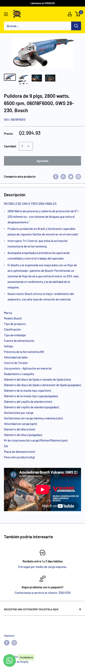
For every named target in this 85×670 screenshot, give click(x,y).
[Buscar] (76, 26)
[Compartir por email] (78, 176)
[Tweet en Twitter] (71, 176)
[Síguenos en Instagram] (14, 642)
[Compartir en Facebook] (56, 176)
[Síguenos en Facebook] (6, 642)
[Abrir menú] (6, 14)
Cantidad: (10, 146)
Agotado (42, 161)
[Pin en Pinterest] (63, 176)
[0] (77, 14)
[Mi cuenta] (70, 14)
